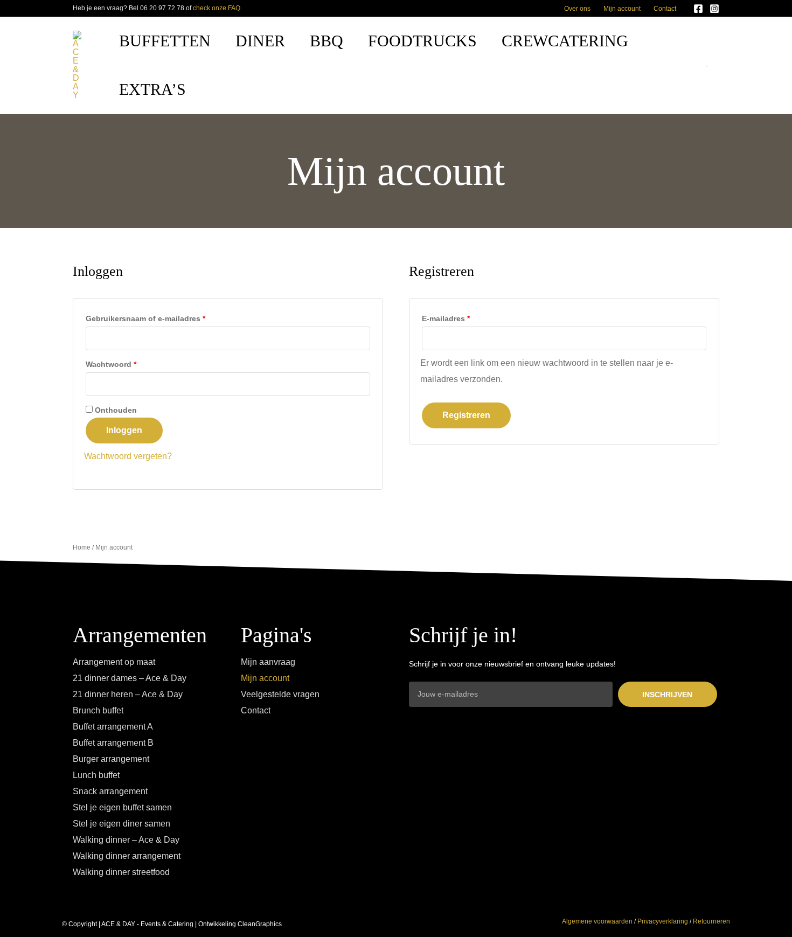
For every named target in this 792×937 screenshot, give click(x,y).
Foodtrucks (422, 41)
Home (82, 547)
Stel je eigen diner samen (121, 823)
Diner (260, 41)
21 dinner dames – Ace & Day (129, 678)
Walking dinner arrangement (126, 855)
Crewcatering (565, 41)
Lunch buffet (96, 775)
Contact (665, 8)
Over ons (577, 8)
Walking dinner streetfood (121, 872)
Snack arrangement (110, 791)
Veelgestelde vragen (280, 694)
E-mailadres (462, 317)
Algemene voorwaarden (597, 921)
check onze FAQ (216, 8)
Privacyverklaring (662, 921)
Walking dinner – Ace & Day (126, 839)
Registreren (466, 415)
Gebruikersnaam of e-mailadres (161, 317)
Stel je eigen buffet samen (122, 807)
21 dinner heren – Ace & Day (128, 694)
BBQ (326, 41)
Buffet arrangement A (113, 726)
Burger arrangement (111, 759)
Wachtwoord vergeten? (128, 456)
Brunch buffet (98, 710)
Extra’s (152, 89)
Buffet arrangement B (113, 742)
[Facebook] (698, 8)
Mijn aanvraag (268, 662)
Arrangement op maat (114, 662)
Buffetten (165, 41)
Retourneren (711, 921)
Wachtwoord (127, 363)
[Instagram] (714, 8)
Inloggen (124, 430)
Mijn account (622, 8)
